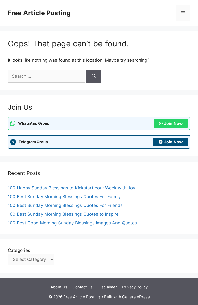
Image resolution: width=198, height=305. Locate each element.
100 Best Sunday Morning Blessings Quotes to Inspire (63, 214)
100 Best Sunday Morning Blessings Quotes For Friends (65, 205)
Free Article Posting (39, 13)
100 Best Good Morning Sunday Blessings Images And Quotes (72, 223)
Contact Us (82, 287)
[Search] (93, 76)
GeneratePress (136, 296)
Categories (19, 250)
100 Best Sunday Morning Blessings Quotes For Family (64, 196)
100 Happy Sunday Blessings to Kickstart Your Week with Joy (71, 187)
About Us (59, 287)
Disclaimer (107, 287)
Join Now (173, 123)
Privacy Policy (135, 287)
